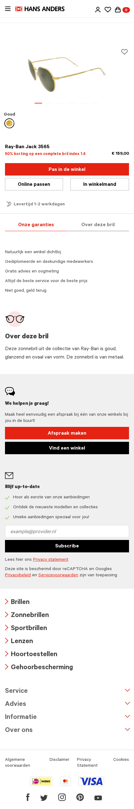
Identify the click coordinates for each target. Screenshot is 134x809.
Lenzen (19, 642)
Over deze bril (98, 225)
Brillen (17, 603)
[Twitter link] (44, 797)
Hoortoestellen (31, 655)
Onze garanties (36, 225)
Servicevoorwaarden (58, 575)
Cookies (121, 760)
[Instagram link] (62, 797)
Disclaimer (59, 760)
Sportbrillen (26, 629)
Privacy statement (50, 560)
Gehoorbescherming (39, 668)
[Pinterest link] (80, 797)
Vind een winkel (67, 448)
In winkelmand (99, 185)
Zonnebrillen (27, 616)
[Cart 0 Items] (118, 9)
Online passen (34, 185)
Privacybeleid (18, 575)
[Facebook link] (28, 797)
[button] (98, 9)
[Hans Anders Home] (43, 9)
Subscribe (67, 546)
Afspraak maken (67, 433)
